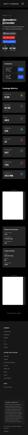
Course (6, 365)
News (5, 372)
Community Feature (9, 362)
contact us (19, 421)
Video (5, 375)
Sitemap (6, 431)
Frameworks (7, 331)
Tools (9, 15)
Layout (6, 347)
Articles (6, 359)
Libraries (4, 15)
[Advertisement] (14, 205)
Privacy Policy (8, 387)
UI (4, 341)
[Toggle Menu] (22, 3)
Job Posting (7, 378)
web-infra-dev (8, 256)
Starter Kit (7, 368)
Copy (20, 69)
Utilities (6, 338)
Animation (7, 334)
